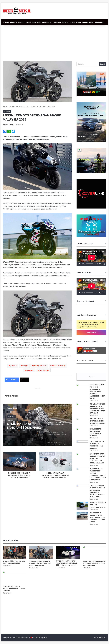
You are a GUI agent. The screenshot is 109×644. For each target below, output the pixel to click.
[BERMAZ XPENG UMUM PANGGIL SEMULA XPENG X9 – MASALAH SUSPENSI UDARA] (82, 516)
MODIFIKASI (36, 22)
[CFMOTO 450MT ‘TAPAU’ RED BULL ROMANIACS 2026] (14, 552)
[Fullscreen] (104, 264)
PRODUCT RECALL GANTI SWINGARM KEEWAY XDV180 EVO (97, 421)
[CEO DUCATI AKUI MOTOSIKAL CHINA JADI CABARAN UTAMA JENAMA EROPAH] (94, 552)
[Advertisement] (54, 42)
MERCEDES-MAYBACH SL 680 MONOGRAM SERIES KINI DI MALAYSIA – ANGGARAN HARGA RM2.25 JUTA (98, 491)
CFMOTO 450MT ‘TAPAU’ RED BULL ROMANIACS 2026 (14, 562)
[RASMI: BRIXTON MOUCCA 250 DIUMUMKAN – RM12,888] (82, 432)
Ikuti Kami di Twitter (85, 360)
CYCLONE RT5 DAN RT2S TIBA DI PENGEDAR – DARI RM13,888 (97, 444)
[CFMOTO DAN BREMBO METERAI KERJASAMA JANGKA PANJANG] (14, 577)
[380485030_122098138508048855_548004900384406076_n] (91, 208)
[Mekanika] (17, 11)
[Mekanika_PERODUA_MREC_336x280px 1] (91, 172)
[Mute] (100, 264)
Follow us (92, 332)
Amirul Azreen (8, 124)
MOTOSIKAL (46, 22)
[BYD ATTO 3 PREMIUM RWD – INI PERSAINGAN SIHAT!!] (82, 506)
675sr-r (13, 366)
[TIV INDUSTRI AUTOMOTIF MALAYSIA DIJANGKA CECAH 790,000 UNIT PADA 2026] (68, 552)
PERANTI (65, 22)
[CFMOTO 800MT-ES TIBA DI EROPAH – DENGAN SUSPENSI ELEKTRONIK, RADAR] (41, 552)
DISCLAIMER (99, 22)
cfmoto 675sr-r (39, 366)
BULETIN (13, 22)
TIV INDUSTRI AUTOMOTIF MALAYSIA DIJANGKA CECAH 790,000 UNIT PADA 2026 (66, 563)
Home (6, 107)
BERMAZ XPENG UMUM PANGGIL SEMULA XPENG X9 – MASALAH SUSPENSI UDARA (97, 517)
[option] (37, 425)
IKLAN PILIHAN (75, 22)
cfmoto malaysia (58, 366)
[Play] (79, 264)
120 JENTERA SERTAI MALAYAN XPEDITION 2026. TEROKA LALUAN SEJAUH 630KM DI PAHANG (97, 458)
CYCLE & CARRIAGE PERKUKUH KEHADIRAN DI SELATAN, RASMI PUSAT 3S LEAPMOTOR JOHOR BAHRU (97, 391)
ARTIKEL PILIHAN (24, 22)
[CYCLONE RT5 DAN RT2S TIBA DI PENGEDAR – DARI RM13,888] (82, 444)
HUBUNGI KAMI (87, 22)
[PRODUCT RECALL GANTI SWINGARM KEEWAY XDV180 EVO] (82, 422)
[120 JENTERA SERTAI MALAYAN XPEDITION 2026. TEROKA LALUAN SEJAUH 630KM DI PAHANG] (82, 457)
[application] (91, 257)
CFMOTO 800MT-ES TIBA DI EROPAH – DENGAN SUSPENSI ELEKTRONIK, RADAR (40, 563)
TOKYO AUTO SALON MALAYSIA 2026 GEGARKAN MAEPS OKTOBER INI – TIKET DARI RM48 (97, 408)
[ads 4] (91, 236)
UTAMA (6, 22)
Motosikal (12, 107)
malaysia (29, 370)
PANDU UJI (57, 22)
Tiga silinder (44, 370)
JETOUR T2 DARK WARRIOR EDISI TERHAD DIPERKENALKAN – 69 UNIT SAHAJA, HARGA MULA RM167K (98, 474)
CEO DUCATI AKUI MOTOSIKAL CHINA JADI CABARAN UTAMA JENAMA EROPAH (94, 563)
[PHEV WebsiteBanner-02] (91, 141)
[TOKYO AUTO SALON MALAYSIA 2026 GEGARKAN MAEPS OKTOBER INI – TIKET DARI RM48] (82, 407)
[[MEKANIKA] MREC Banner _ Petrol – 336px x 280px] (91, 96)
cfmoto (25, 366)
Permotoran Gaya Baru (39, 637)
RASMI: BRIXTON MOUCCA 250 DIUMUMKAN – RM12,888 (96, 432)
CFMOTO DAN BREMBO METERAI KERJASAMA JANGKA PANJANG (14, 588)
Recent (91, 377)
